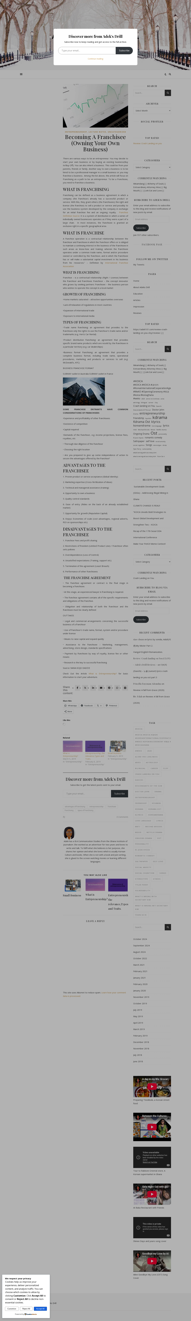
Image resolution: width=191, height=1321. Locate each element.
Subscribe (124, 50)
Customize (11, 1309)
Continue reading (95, 58)
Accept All (40, 1309)
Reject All (26, 1309)
